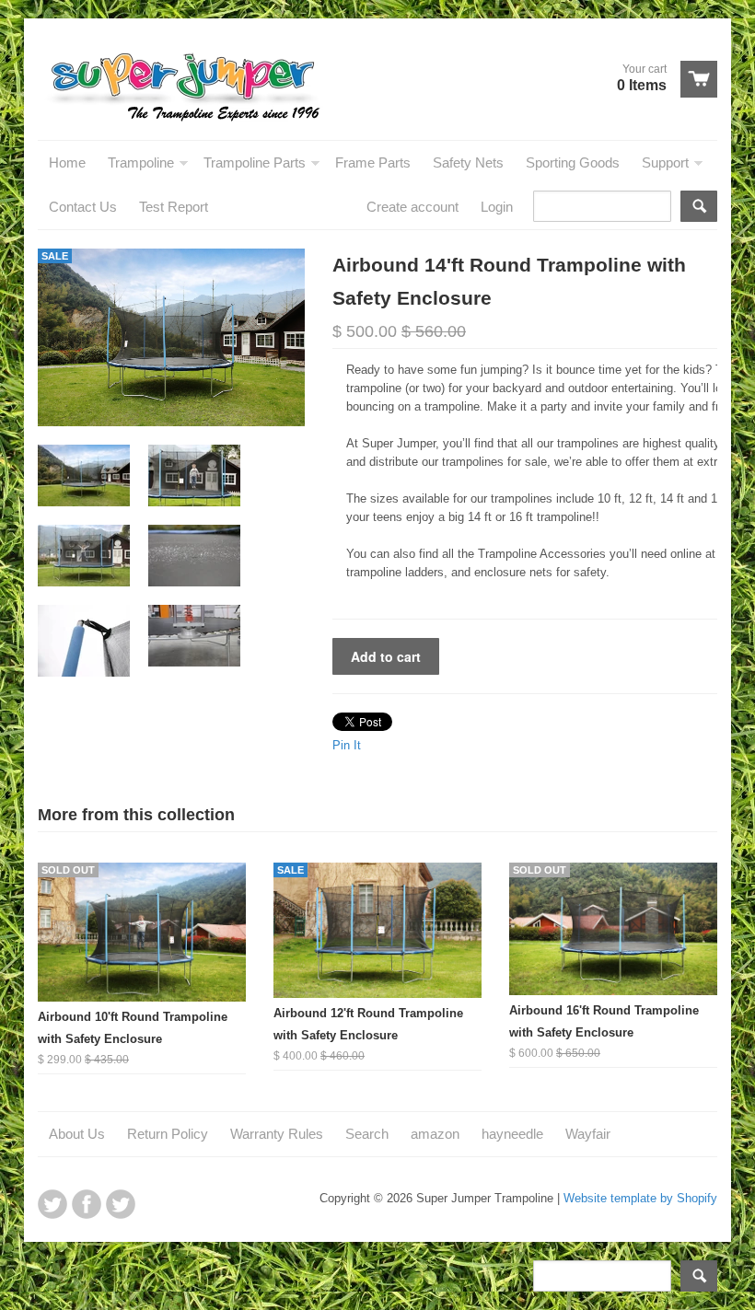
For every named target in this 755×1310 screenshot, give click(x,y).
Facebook (86, 1204)
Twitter (52, 1204)
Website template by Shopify (640, 1198)
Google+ (120, 1204)
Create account (412, 206)
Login (497, 206)
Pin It (346, 745)
